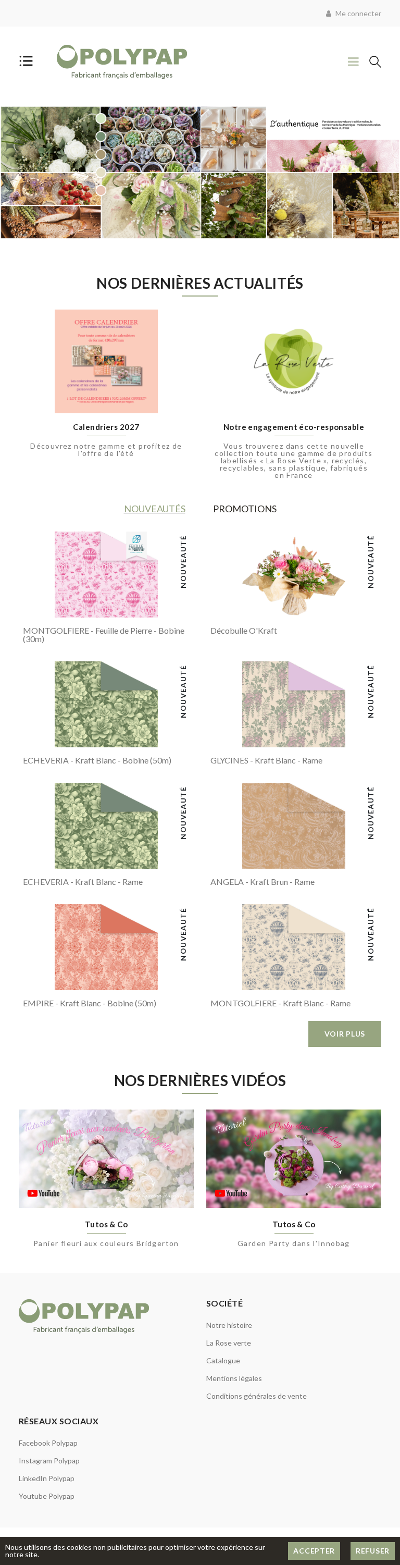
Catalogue (223, 1360)
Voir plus (344, 1033)
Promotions (245, 508)
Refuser (373, 1550)
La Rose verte (228, 1342)
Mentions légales (234, 1378)
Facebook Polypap (48, 1442)
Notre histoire (229, 1325)
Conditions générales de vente (256, 1395)
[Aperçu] (37, 605)
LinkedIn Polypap (46, 1478)
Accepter (314, 1550)
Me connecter (357, 13)
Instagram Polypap (49, 1460)
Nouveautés (154, 508)
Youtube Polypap (46, 1496)
